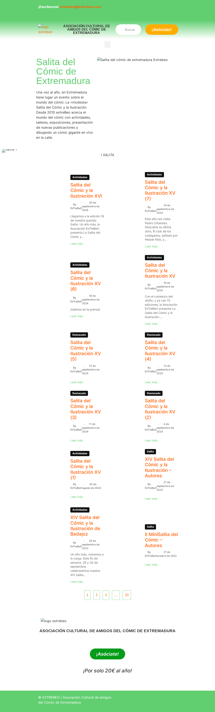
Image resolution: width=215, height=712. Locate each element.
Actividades (79, 177)
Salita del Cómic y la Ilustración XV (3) (85, 409)
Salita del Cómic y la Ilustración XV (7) (160, 190)
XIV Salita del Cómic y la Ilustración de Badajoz (85, 526)
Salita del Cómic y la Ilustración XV (160, 270)
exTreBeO (76, 208)
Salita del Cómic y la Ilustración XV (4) (160, 351)
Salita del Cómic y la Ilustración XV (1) (85, 469)
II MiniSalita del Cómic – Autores (161, 540)
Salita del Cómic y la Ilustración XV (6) (85, 281)
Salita (150, 451)
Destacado (79, 334)
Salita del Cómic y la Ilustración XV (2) (160, 409)
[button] (107, 44)
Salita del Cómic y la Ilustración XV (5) (85, 351)
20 (127, 595)
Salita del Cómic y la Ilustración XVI (86, 190)
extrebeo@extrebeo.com (80, 7)
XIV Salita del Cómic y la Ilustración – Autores (159, 467)
